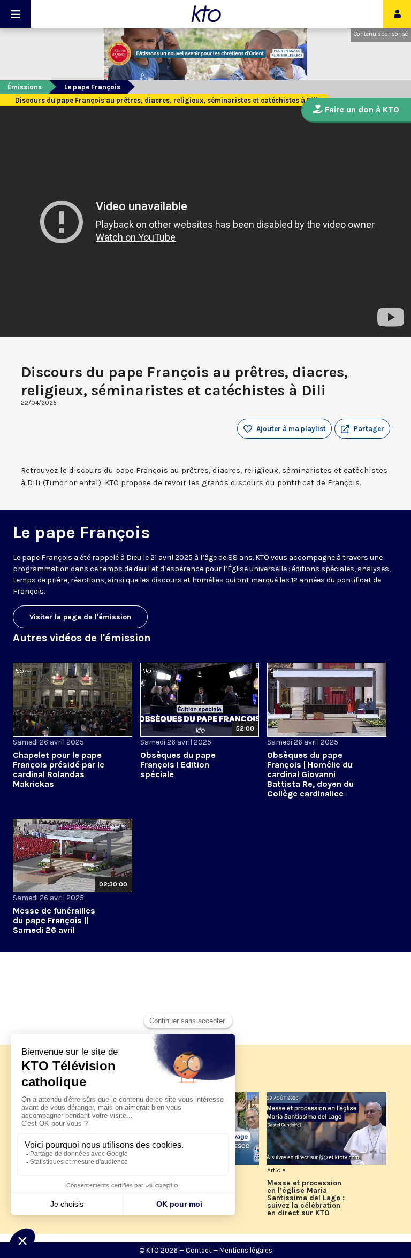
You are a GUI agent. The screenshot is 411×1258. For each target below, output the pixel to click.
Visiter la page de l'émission (80, 617)
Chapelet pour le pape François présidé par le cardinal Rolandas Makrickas (58, 769)
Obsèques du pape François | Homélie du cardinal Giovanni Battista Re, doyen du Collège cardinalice (310, 774)
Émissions (24, 87)
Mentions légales (245, 1250)
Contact (198, 1250)
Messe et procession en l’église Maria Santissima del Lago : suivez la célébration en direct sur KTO (306, 1198)
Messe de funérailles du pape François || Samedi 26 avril (54, 920)
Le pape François (92, 87)
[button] (362, 429)
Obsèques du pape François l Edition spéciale (178, 764)
